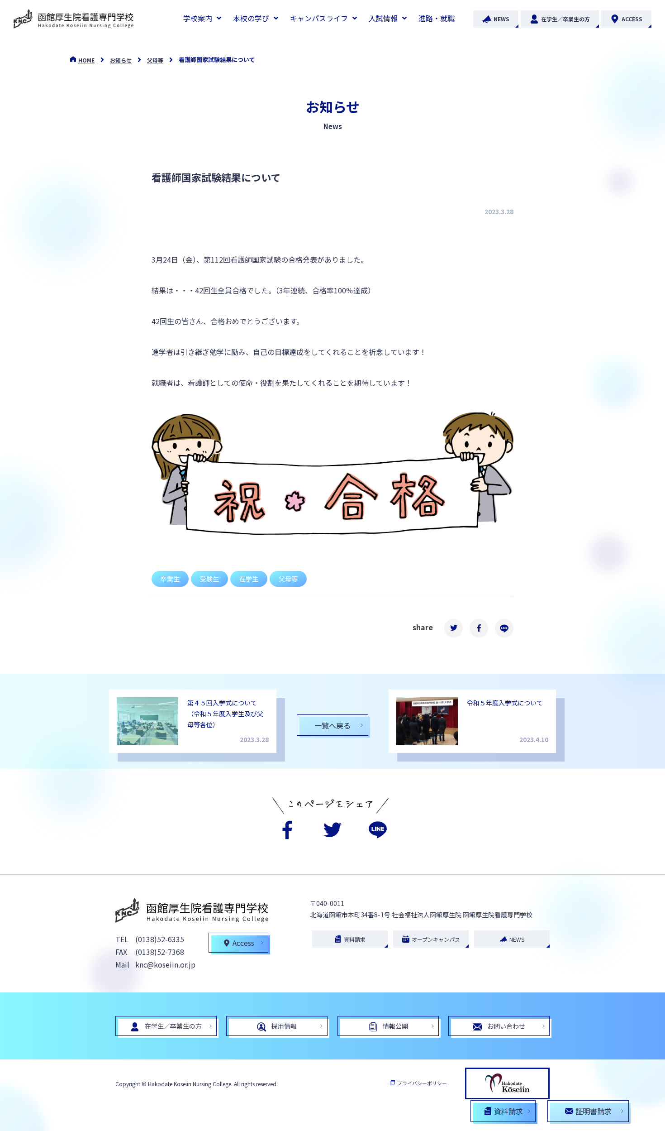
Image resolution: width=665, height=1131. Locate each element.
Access (243, 942)
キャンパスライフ (319, 18)
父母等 (155, 60)
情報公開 (395, 1025)
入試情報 (383, 18)
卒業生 (170, 578)
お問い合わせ (506, 1025)
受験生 (209, 578)
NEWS (501, 19)
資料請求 (355, 939)
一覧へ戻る (332, 725)
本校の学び (251, 18)
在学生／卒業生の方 (565, 19)
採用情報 (284, 1025)
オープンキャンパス (436, 939)
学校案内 (197, 18)
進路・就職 (436, 18)
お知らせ (121, 60)
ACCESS (632, 19)
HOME (86, 60)
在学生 (248, 578)
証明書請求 (593, 1111)
